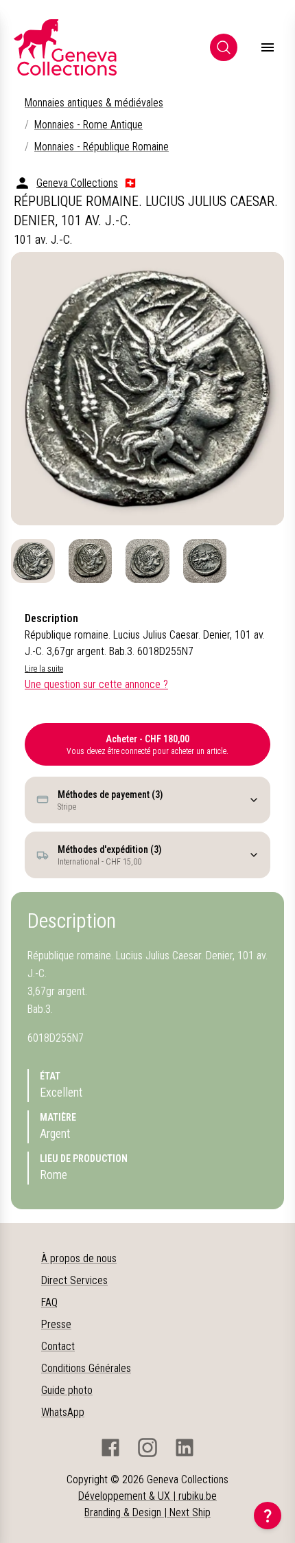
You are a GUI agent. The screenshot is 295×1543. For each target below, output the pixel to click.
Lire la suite (44, 669)
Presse (56, 1324)
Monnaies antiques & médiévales (94, 102)
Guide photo (67, 1390)
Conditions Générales (86, 1368)
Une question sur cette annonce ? (96, 684)
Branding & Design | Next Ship (147, 1512)
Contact (58, 1346)
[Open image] (147, 388)
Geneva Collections (77, 183)
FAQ (49, 1302)
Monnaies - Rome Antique (88, 124)
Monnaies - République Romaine (101, 146)
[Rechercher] (223, 47)
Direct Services (74, 1280)
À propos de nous (79, 1258)
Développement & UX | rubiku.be (147, 1495)
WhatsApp (62, 1412)
